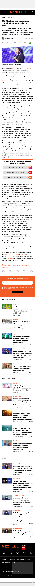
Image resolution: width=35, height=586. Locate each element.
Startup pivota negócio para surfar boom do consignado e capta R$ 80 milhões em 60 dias (22, 431)
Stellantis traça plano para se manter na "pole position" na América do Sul (23, 533)
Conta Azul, (25, 265)
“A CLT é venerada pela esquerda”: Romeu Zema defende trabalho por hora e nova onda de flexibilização (22, 517)
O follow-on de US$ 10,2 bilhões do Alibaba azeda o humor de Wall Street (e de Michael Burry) (23, 325)
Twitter (23, 254)
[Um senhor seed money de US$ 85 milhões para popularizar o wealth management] (7, 443)
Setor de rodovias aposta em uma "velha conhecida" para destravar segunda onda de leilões (22, 354)
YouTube (11, 258)
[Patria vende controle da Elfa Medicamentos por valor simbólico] (7, 366)
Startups (11, 17)
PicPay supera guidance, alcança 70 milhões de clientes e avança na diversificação (22, 340)
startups (4, 81)
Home (4, 17)
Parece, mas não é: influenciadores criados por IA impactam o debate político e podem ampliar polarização (23, 485)
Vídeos (4, 459)
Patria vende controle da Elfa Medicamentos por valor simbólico (22, 368)
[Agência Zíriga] (11, 575)
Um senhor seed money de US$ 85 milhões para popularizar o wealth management (22, 446)
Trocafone (5, 267)
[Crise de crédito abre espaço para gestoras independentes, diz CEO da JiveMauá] (7, 497)
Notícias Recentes (8, 299)
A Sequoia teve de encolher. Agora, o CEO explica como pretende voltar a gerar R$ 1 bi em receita (23, 469)
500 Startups (27, 69)
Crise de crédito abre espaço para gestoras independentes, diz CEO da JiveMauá (22, 501)
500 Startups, (8, 265)
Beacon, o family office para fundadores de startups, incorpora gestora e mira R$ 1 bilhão (22, 417)
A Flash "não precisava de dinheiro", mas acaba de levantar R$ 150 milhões (22, 388)
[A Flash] (7, 385)
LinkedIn (16, 254)
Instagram (7, 256)
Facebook (7, 254)
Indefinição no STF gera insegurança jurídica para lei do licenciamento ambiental (22, 310)
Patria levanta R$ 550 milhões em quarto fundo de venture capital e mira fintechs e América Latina (22, 402)
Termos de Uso (24, 287)
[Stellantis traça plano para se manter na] (7, 530)
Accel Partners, (17, 265)
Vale (12, 69)
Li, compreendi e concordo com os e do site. (18, 288)
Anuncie (12, 559)
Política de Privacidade (24, 559)
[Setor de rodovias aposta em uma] (7, 351)
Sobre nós (5, 559)
